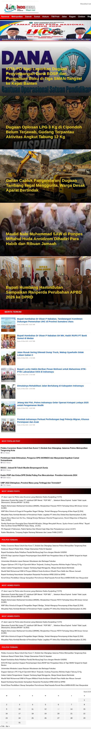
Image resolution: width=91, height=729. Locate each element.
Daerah (28, 17)
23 (7, 718)
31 (19, 723)
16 (7, 714)
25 (33, 718)
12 (45, 709)
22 (84, 714)
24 (19, 718)
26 (45, 718)
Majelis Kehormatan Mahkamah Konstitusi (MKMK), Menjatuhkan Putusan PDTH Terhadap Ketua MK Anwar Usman (44, 506)
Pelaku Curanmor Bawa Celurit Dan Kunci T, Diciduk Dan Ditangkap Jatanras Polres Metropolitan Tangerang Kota (43, 546)
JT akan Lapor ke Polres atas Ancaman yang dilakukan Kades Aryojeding (28, 497)
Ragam (72, 17)
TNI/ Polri (55, 17)
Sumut (37, 17)
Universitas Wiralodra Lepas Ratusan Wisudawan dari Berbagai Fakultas (28, 561)
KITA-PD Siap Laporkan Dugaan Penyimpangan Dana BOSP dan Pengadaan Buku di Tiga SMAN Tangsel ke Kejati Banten (44, 75)
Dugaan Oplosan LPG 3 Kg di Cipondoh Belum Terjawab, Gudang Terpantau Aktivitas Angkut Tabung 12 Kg (44, 132)
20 (58, 714)
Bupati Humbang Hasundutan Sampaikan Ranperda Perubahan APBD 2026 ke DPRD (44, 292)
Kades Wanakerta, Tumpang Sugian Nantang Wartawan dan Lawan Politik (29, 532)
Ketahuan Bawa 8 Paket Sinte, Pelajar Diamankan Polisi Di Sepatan (26, 549)
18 (33, 714)
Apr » (8, 726)
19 (45, 714)
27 (58, 718)
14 (71, 709)
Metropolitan (17, 17)
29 (84, 718)
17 (19, 714)
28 (71, 718)
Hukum (45, 17)
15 (84, 709)
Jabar (64, 17)
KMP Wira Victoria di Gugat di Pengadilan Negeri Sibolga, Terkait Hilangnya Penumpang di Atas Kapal (39, 511)
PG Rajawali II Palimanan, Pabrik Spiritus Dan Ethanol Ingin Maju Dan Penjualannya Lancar (35, 529)
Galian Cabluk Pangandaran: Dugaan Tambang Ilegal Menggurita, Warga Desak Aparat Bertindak (45, 185)
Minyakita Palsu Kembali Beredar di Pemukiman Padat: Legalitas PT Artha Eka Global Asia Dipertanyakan (40, 515)
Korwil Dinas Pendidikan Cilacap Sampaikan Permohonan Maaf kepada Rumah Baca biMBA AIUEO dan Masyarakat (44, 578)
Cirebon (81, 17)
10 (19, 709)
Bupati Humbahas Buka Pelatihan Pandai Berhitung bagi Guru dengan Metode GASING (34, 552)
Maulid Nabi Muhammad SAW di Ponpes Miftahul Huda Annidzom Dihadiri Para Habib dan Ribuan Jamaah (44, 239)
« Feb (2, 726)
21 (71, 714)
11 (32, 709)
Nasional (5, 17)
